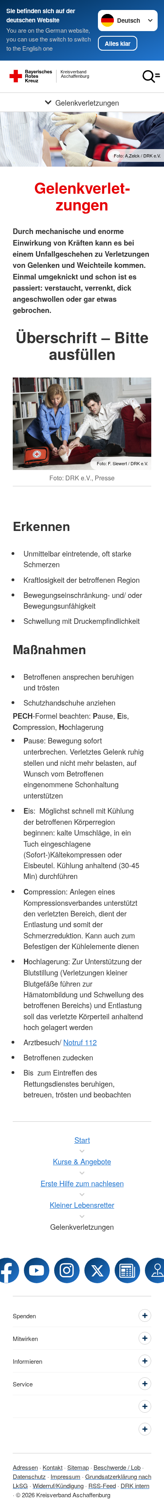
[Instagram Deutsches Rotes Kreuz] (67, 1270)
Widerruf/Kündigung (58, 1485)
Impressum (65, 1476)
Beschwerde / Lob (117, 1467)
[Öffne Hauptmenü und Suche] (151, 76)
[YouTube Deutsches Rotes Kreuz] (36, 1270)
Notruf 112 (80, 1042)
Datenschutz (29, 1476)
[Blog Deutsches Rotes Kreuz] (127, 1270)
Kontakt (52, 1467)
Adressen (25, 1467)
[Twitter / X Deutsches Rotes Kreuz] (97, 1270)
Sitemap (78, 1467)
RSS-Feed (102, 1485)
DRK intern (135, 1485)
